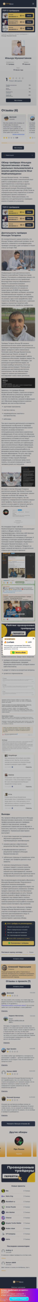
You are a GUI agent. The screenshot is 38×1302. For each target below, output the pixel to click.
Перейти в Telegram (19, 1299)
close (33, 638)
